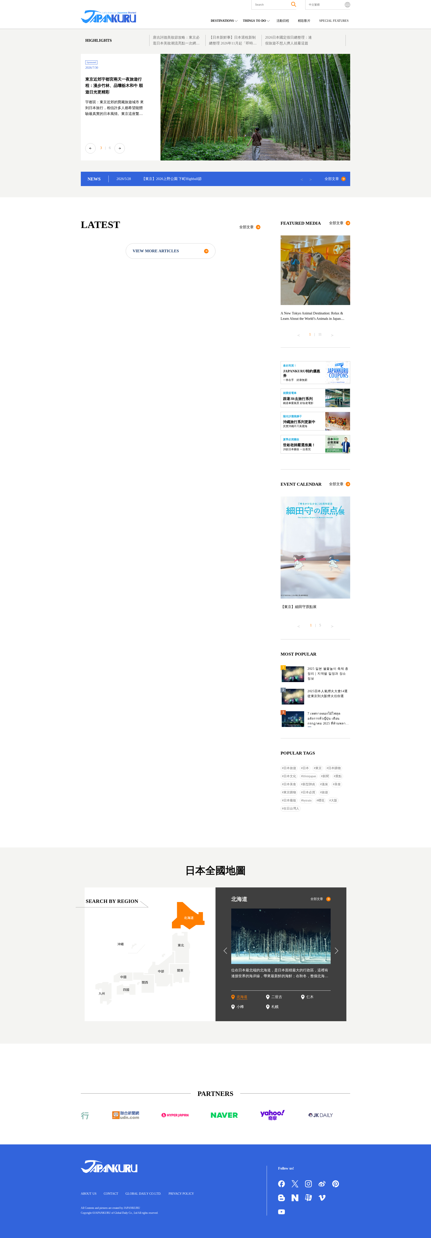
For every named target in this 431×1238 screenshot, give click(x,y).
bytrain (307, 800)
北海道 (242, 997)
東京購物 (290, 792)
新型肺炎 (309, 784)
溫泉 (325, 784)
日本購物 (334, 768)
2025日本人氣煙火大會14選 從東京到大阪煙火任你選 (328, 693)
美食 (337, 784)
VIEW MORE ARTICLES (156, 251)
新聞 (326, 776)
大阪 (334, 800)
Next (119, 148)
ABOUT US (89, 1193)
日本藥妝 (290, 800)
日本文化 (290, 776)
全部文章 (332, 179)
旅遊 (325, 792)
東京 (318, 768)
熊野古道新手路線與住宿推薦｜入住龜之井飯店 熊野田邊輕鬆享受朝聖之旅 (114, 85)
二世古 (276, 997)
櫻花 (321, 800)
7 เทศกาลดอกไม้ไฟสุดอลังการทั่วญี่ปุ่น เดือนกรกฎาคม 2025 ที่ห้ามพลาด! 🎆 (328, 719)
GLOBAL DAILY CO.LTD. (143, 1193)
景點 (338, 776)
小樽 (240, 1007)
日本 (306, 768)
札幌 (275, 1007)
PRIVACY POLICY (181, 1193)
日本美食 (290, 784)
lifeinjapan (309, 776)
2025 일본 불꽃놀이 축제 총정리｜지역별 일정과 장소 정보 (328, 673)
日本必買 (309, 792)
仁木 (310, 997)
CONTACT (111, 1193)
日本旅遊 (290, 768)
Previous (90, 148)
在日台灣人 (291, 808)
